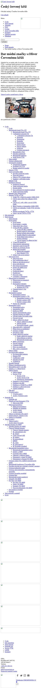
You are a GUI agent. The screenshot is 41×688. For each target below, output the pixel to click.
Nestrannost (20, 139)
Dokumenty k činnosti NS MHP (23, 459)
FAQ (6, 27)
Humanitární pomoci (15, 293)
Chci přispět (4, 15)
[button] (17, 675)
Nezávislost (20, 143)
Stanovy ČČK (13, 170)
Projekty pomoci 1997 (24, 300)
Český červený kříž (19, 435)
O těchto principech (23, 150)
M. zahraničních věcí (19, 432)
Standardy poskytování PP (21, 246)
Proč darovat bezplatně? (20, 266)
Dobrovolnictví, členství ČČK (18, 415)
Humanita (20, 137)
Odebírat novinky (10, 34)
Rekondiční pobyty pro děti (17, 367)
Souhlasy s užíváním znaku (21, 179)
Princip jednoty (21, 146)
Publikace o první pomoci (21, 381)
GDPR (7, 650)
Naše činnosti (9, 23)
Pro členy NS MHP (15, 480)
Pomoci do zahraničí (19, 303)
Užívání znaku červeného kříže (22, 316)
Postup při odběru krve (20, 267)
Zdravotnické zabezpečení (21, 244)
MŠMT (15, 441)
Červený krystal (18, 318)
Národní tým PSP (18, 359)
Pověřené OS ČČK (19, 166)
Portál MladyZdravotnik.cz (25, 237)
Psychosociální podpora (16, 352)
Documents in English (16, 490)
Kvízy (7, 495)
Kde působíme (9, 215)
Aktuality (8, 25)
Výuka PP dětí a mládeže (20, 228)
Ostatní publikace (18, 388)
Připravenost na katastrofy (17, 278)
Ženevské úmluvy (18, 175)
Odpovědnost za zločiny (24, 338)
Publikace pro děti (18, 383)
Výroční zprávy (14, 392)
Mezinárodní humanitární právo (19, 448)
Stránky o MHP (18, 452)
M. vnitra (16, 443)
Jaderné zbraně (21, 323)
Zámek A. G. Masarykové (17, 368)
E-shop (7, 29)
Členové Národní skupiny (17, 428)
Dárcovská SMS (18, 403)
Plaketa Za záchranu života (21, 247)
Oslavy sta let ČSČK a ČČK (22, 213)
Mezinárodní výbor (19, 152)
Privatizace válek (18, 332)
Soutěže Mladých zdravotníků (26, 235)
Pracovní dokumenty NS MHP (22, 488)
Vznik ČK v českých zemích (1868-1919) (26, 197)
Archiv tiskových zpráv (16, 423)
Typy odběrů (17, 269)
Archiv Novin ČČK (23, 378)
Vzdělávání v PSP (18, 358)
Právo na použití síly (19, 347)
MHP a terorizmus (18, 341)
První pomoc (13, 220)
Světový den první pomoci (21, 255)
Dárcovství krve (14, 256)
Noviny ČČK (17, 374)
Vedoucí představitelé (15, 161)
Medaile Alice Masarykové (17, 193)
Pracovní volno (17, 275)
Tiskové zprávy (9, 419)
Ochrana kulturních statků (17, 468)
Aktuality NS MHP (15, 479)
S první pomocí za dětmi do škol (27, 240)
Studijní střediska (22, 238)
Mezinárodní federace (19, 155)
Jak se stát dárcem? (19, 264)
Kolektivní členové (15, 182)
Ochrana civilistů (18, 331)
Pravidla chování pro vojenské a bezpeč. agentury (24, 466)
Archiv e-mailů (17, 412)
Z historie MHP (18, 345)
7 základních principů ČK (21, 134)
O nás (6, 22)
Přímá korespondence (15, 405)
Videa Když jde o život (20, 226)
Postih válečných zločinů (20, 334)
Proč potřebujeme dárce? (20, 260)
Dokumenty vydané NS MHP (22, 457)
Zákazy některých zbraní (20, 320)
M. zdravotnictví (18, 444)
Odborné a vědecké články (21, 455)
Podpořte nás (9, 397)
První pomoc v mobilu (20, 224)
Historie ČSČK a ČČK (16, 195)
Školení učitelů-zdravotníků (25, 233)
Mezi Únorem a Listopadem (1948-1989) (26, 206)
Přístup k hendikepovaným (17, 365)
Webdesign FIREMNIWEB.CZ (26, 680)
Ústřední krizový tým (19, 289)
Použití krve (16, 273)
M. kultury (16, 437)
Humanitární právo (15, 305)
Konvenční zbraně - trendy (25, 325)
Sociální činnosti (14, 363)
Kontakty (8, 32)
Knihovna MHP (18, 311)
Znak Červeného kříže (12, 31)
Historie (15, 291)
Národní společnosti (19, 154)
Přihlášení (8, 36)
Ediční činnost (13, 370)
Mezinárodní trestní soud (24, 340)
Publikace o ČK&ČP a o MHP (22, 385)
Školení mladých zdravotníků (26, 231)
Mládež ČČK (13, 181)
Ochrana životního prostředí (17, 473)
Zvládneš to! (17, 282)
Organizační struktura (15, 163)
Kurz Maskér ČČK (23, 253)
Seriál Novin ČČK (18, 157)
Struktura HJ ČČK (22, 287)
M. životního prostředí (20, 446)
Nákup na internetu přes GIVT (18, 414)
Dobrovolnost (21, 145)
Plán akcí (12, 390)
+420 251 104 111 (6, 666)
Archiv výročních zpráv (20, 396)
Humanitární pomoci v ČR (21, 296)
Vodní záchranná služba (20, 186)
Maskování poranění (19, 249)
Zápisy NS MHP (18, 484)
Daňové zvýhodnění (15, 417)
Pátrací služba (13, 350)
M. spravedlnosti (18, 439)
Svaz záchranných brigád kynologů (24, 190)
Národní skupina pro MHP (21, 314)
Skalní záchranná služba (20, 191)
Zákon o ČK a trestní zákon (21, 177)
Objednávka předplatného (25, 379)
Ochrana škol (13, 475)
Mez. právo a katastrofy (20, 349)
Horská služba (17, 188)
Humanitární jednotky (19, 284)
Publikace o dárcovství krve (21, 387)
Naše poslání (13, 159)
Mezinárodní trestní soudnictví (18, 477)
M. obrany (16, 434)
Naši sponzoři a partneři (12, 493)
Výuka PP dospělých (19, 242)
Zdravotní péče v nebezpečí (21, 327)
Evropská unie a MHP (20, 453)
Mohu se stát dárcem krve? (21, 262)
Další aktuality (9, 47)
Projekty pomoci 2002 (24, 302)
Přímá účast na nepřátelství (21, 329)
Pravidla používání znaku (21, 173)
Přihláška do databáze (19, 408)
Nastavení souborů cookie (9, 671)
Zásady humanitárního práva (22, 312)
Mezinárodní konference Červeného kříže (22, 464)
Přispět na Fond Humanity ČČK (19, 401)
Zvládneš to (16, 361)
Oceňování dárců (18, 271)
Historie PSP (17, 356)
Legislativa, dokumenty (20, 276)
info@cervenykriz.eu (7, 669)
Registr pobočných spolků (21, 168)
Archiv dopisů (17, 410)
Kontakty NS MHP (19, 486)
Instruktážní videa (18, 309)
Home (7, 45)
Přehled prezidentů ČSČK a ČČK (23, 211)
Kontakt (11, 491)
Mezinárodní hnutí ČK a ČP (17, 130)
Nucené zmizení (18, 343)
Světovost (20, 148)
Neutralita (20, 141)
